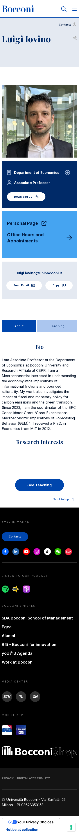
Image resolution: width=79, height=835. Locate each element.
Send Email (21, 285)
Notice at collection (21, 829)
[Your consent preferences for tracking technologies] (71, 827)
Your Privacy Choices (35, 822)
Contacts (65, 24)
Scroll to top (61, 499)
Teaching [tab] (57, 326)
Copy (56, 285)
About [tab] (18, 326)
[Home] (18, 9)
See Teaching (39, 485)
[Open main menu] (74, 9)
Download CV (23, 196)
